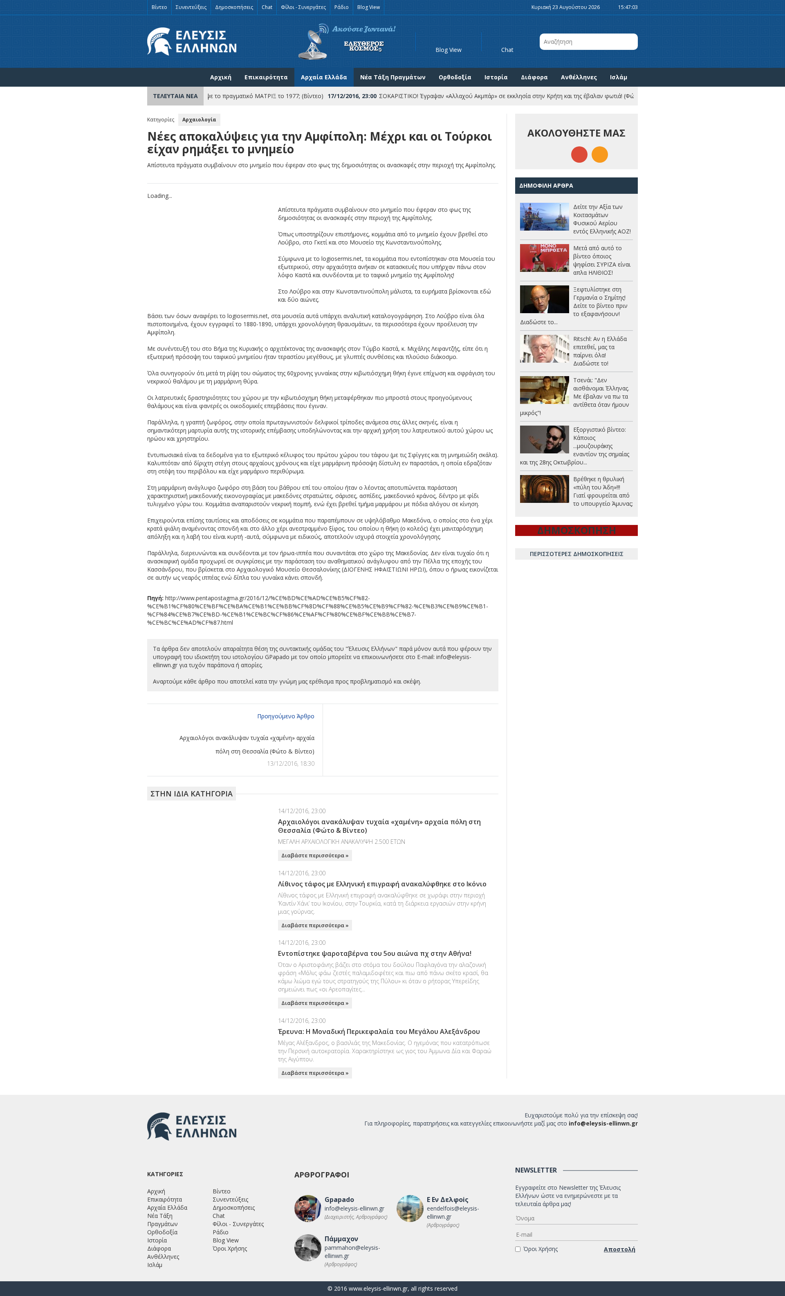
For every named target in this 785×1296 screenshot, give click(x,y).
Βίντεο (159, 7)
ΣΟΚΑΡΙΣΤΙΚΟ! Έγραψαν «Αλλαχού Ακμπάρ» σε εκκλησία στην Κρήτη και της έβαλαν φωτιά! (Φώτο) (488, 96)
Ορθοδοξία (455, 77)
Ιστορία (496, 77)
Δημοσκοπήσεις (234, 7)
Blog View (368, 7)
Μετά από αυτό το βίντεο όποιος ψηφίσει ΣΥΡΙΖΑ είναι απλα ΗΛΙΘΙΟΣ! (601, 260)
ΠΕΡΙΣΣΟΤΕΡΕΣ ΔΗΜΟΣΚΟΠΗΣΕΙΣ (577, 554)
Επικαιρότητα (266, 77)
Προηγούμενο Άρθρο (285, 716)
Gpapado (339, 1199)
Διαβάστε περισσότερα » (315, 855)
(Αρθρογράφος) (443, 1225)
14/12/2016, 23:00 (301, 811)
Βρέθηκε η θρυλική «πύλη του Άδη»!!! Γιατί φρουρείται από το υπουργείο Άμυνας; (603, 491)
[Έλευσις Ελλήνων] (191, 41)
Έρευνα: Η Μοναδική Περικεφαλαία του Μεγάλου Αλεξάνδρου (379, 1031)
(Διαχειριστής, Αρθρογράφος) (356, 1216)
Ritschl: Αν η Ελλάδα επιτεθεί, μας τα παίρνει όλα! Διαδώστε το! (600, 351)
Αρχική (220, 77)
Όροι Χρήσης (230, 1248)
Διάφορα (534, 77)
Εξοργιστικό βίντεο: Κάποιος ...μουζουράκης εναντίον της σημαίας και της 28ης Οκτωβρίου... (574, 446)
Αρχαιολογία (199, 119)
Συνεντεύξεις (191, 7)
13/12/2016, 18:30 (290, 763)
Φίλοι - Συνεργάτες (303, 7)
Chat (267, 7)
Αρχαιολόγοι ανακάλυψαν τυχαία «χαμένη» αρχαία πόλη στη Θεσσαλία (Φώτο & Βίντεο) (379, 826)
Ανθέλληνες (579, 77)
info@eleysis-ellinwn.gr (603, 1123)
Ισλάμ (618, 77)
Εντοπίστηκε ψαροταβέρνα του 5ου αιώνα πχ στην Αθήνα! (374, 953)
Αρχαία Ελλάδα (324, 77)
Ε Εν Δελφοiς (448, 1199)
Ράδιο (341, 7)
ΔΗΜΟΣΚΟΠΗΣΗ (576, 530)
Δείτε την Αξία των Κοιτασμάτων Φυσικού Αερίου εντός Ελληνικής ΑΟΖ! (602, 219)
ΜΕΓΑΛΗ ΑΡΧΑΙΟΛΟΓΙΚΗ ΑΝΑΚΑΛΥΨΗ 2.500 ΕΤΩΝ (341, 841)
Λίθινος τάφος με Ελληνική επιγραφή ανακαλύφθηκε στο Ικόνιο (382, 883)
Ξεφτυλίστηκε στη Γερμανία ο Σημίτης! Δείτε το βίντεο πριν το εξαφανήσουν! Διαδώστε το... (574, 305)
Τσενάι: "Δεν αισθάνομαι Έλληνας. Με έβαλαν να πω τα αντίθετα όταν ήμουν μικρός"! (574, 396)
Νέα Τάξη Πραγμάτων (393, 77)
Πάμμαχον (341, 1238)
